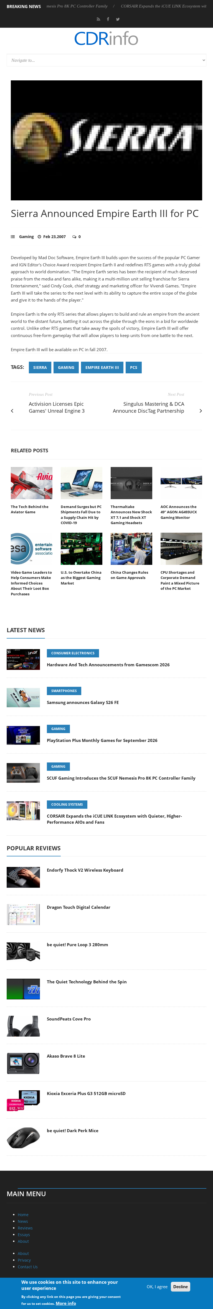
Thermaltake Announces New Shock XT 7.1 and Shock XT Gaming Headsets (131, 514)
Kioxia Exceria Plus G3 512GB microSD (86, 1093)
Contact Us (28, 1266)
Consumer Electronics (73, 653)
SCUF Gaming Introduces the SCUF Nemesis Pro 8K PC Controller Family (121, 778)
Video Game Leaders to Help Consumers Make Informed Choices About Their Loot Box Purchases (31, 583)
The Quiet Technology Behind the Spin (87, 981)
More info (66, 1303)
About (23, 1241)
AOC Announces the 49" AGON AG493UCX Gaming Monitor (179, 512)
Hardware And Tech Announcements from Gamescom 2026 (108, 664)
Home (23, 1214)
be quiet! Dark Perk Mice (72, 1130)
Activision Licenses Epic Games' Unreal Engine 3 (57, 407)
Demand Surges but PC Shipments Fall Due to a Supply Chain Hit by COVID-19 (81, 514)
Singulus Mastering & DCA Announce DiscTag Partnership (148, 407)
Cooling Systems (67, 804)
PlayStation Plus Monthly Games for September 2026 (102, 740)
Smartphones (64, 690)
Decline (180, 1286)
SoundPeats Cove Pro (69, 1019)
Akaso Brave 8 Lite (66, 1056)
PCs (133, 367)
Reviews (25, 1228)
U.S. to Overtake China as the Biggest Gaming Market (81, 578)
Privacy (24, 1260)
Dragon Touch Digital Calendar (78, 907)
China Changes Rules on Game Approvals (129, 575)
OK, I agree (157, 1286)
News (23, 1221)
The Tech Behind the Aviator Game (30, 509)
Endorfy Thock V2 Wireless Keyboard (85, 870)
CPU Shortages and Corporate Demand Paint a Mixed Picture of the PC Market (180, 580)
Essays (24, 1234)
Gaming (26, 236)
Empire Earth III (102, 367)
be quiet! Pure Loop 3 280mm (77, 944)
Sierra (40, 367)
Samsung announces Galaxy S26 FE (83, 702)
